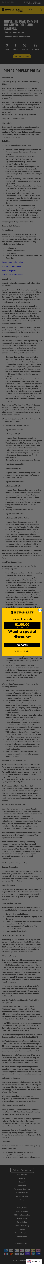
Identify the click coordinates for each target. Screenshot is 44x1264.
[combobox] (34, 1261)
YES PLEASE (21, 645)
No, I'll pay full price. (22, 651)
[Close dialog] (40, 610)
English (34, 1261)
